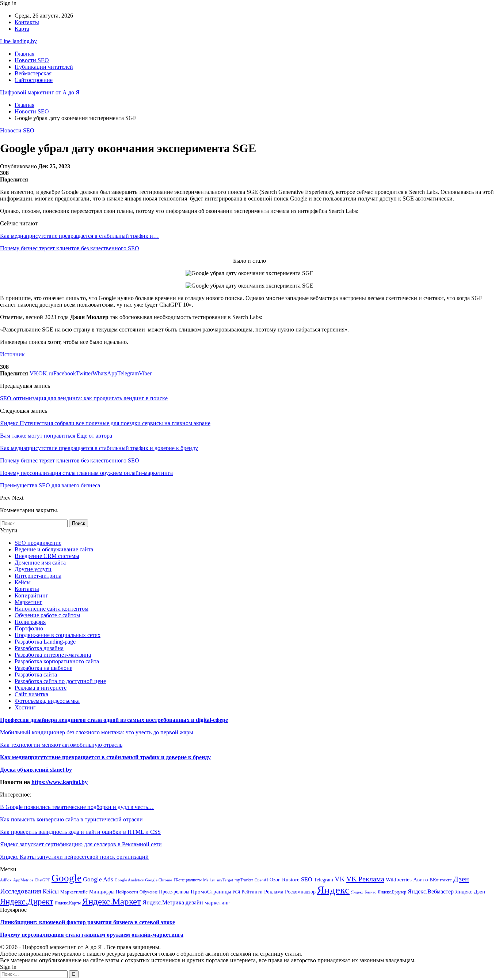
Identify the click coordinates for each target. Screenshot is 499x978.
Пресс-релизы (174, 892)
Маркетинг (28, 602)
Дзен (461, 879)
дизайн (194, 902)
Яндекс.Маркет (111, 901)
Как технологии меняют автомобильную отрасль (61, 745)
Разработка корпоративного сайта (57, 661)
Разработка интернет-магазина (53, 655)
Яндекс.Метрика (163, 902)
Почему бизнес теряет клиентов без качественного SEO (69, 248)
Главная (24, 53)
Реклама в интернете (40, 688)
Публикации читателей (44, 67)
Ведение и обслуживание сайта (54, 549)
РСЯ (236, 892)
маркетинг (217, 903)
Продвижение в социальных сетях (57, 635)
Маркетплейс (74, 892)
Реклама (273, 891)
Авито (420, 879)
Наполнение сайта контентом (51, 609)
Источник (12, 354)
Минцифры (101, 892)
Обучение (148, 892)
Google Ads (98, 879)
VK (340, 879)
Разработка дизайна (39, 648)
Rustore (291, 880)
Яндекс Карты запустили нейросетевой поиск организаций (74, 857)
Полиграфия (30, 622)
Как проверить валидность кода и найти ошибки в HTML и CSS (80, 832)
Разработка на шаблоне (43, 668)
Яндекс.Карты (68, 903)
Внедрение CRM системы (47, 556)
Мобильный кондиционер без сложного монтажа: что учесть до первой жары (96, 732)
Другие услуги (33, 569)
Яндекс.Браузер (392, 892)
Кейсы (23, 582)
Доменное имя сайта (40, 562)
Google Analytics (129, 880)
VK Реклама (365, 879)
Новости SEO (32, 60)
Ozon (275, 880)
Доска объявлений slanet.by (36, 770)
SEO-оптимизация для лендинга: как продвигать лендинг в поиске (84, 398)
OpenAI (261, 880)
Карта (22, 29)
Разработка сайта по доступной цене (60, 681)
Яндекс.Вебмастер (431, 891)
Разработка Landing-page (45, 641)
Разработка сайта (36, 674)
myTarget (225, 880)
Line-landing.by (18, 41)
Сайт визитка (31, 694)
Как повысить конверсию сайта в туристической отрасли (71, 819)
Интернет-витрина (38, 576)
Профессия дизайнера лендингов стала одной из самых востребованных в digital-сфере (114, 720)
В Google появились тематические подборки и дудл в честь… (77, 807)
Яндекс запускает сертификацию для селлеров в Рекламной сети (81, 844)
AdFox (6, 880)
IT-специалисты (188, 880)
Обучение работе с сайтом (47, 615)
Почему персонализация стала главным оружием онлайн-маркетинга (91, 935)
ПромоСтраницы (211, 892)
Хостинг (25, 707)
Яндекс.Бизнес (363, 892)
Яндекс (333, 890)
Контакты (27, 22)
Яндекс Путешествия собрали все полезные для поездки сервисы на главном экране (105, 423)
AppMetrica (23, 880)
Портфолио (29, 628)
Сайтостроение (34, 80)
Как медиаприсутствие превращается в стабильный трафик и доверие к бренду (105, 757)
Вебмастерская (33, 73)
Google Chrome (158, 880)
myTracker (244, 880)
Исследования (20, 891)
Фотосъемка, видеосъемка (47, 701)
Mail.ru (209, 880)
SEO (306, 879)
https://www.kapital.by (59, 782)
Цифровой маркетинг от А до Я (40, 92)
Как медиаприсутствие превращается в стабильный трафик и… (79, 236)
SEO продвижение (38, 543)
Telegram (323, 880)
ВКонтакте (441, 880)
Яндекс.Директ (26, 901)
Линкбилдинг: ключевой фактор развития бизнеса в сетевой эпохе (87, 922)
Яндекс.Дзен (470, 891)
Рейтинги (252, 892)
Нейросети (127, 892)
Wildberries (399, 880)
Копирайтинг (31, 595)
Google (66, 878)
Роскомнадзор (300, 892)
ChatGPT (42, 880)
